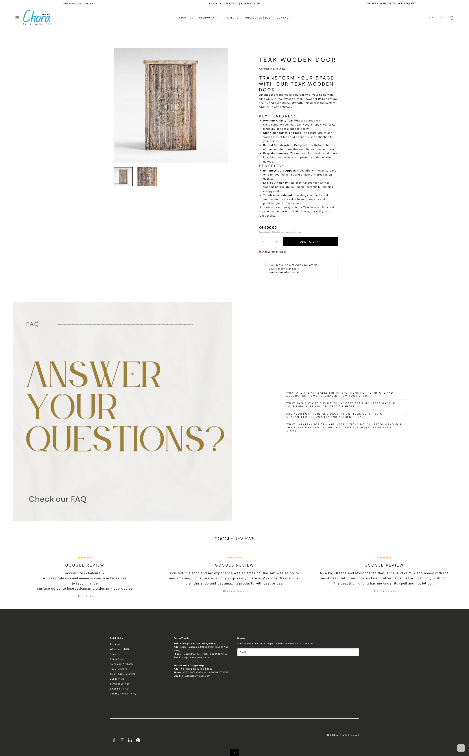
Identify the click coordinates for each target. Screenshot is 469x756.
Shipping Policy (119, 688)
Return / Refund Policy (123, 693)
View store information (284, 272)
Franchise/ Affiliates (122, 664)
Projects (231, 17)
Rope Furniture (118, 669)
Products (207, 17)
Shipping (276, 232)
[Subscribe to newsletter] (356, 652)
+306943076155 (250, 3)
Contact (284, 17)
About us (185, 17)
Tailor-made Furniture (122, 673)
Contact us (116, 659)
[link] (441, 17)
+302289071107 (229, 3)
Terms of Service (120, 683)
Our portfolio (117, 678)
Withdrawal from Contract (78, 3)
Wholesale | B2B (258, 17)
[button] (17, 17)
